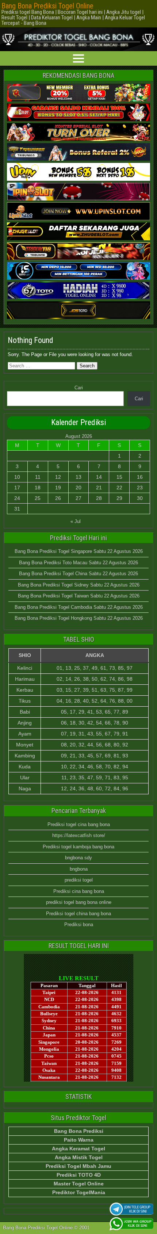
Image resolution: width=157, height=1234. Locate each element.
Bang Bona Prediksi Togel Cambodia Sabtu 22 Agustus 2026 (79, 607)
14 (99, 477)
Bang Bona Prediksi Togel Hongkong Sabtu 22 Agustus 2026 (79, 618)
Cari (78, 387)
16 (140, 477)
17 (17, 487)
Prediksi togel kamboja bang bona (78, 846)
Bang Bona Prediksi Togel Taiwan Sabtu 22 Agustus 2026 (78, 596)
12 (58, 477)
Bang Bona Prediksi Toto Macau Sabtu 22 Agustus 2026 (78, 562)
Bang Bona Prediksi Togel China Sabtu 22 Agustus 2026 (78, 573)
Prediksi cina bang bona (78, 891)
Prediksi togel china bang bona (78, 913)
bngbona (79, 869)
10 (17, 477)
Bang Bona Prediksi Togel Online (47, 5)
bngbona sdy (78, 857)
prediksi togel (79, 880)
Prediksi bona (78, 924)
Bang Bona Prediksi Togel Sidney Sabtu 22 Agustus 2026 (78, 585)
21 (99, 487)
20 (78, 487)
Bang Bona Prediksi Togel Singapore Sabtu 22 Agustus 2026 (79, 551)
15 (119, 477)
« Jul (75, 521)
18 (38, 487)
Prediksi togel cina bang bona (78, 824)
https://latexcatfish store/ (78, 835)
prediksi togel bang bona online (78, 902)
